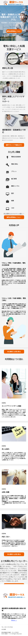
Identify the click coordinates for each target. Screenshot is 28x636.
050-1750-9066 (8, 627)
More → (14, 620)
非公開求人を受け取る (14, 351)
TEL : (2, 627)
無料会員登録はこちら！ (14, 217)
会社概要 (3, 629)
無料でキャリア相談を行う (14, 145)
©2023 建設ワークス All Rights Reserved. (11, 634)
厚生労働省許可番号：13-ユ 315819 (10, 632)
